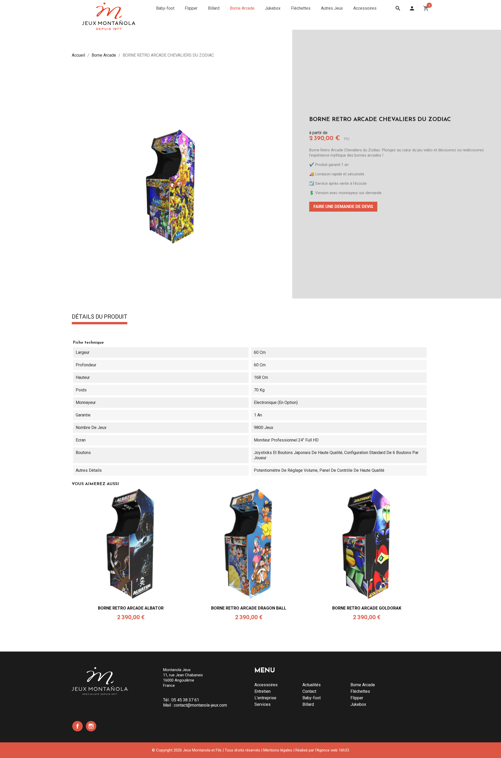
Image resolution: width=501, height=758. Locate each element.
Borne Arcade (362, 684)
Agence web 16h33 (333, 750)
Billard (308, 704)
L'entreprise (265, 697)
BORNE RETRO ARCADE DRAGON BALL (248, 608)
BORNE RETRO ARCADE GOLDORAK (366, 608)
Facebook (77, 726)
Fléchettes (360, 691)
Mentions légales (277, 750)
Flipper (356, 697)
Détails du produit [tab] (99, 317)
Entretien (262, 691)
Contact (309, 691)
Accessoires (266, 684)
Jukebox (358, 704)
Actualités (311, 684)
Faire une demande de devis (343, 206)
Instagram (91, 726)
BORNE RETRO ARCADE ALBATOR (131, 608)
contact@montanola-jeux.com (200, 705)
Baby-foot (311, 697)
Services (262, 704)
